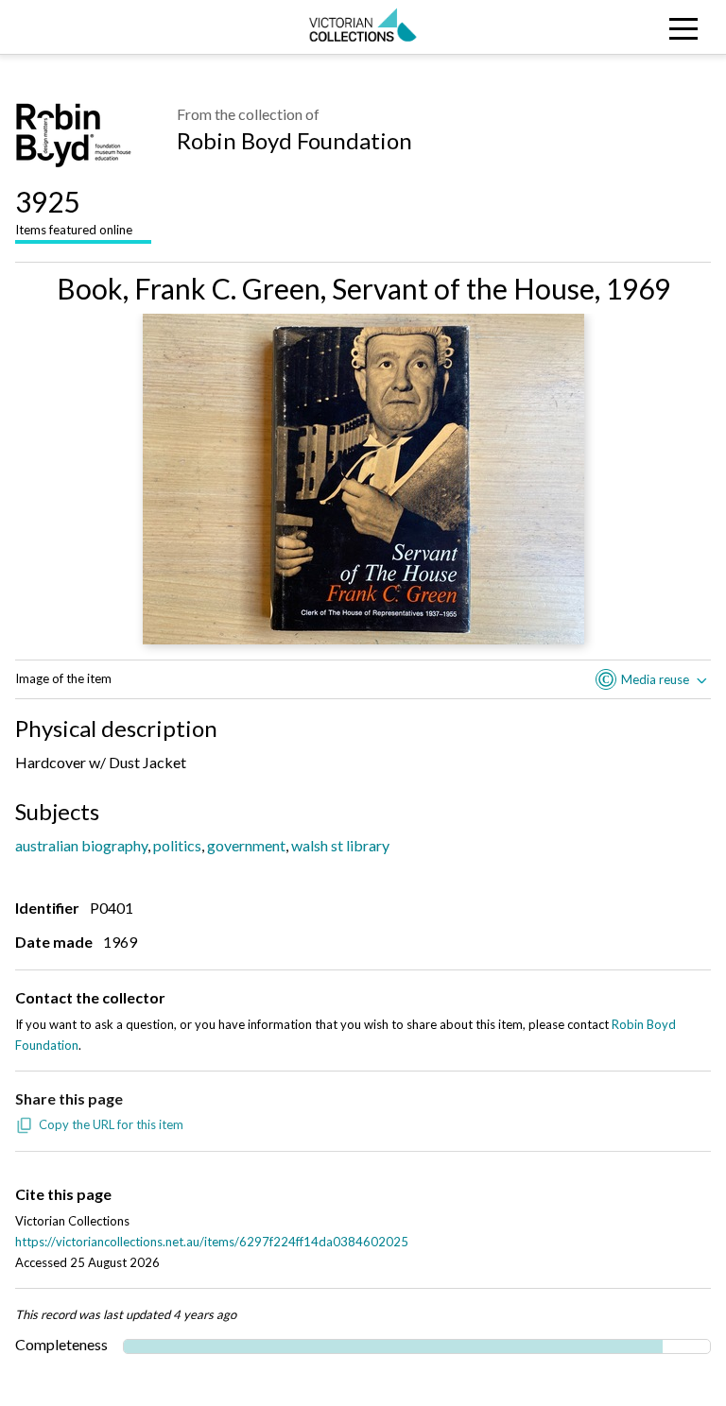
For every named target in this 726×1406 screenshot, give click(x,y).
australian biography (81, 845)
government (246, 845)
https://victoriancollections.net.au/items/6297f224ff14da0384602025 (211, 1241)
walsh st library (340, 845)
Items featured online (73, 210)
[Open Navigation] (635, 27)
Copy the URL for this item (111, 1124)
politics (177, 845)
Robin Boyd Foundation (294, 140)
